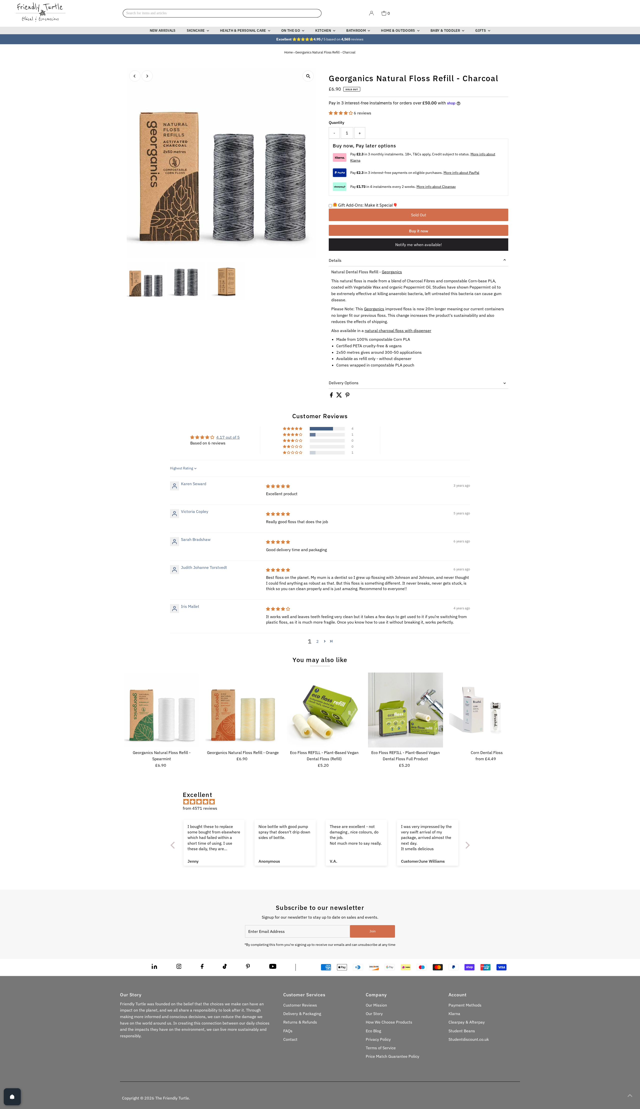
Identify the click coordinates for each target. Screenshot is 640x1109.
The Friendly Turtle (172, 1098)
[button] (341, 112)
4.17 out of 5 (228, 437)
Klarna (454, 1013)
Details (335, 260)
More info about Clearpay (436, 186)
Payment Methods (465, 1005)
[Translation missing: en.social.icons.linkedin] (154, 967)
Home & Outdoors (398, 30)
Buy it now (418, 230)
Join (373, 931)
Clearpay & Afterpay (466, 1022)
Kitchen (323, 30)
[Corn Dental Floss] (486, 710)
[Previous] (134, 76)
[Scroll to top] (630, 1095)
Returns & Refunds (300, 1022)
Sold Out (418, 214)
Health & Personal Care (243, 30)
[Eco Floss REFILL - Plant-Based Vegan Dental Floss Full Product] (405, 710)
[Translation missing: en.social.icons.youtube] (272, 967)
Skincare (196, 30)
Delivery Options (343, 382)
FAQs (287, 1030)
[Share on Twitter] (339, 395)
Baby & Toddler (445, 30)
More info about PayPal (461, 172)
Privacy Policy (378, 1039)
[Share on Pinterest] (348, 395)
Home (288, 52)
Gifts (481, 30)
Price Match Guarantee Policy (392, 1056)
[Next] (147, 76)
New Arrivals (163, 30)
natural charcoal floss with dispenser (398, 330)
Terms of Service (381, 1047)
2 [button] (317, 641)
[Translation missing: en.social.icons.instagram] (179, 967)
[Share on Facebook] (332, 395)
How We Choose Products (389, 1022)
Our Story (374, 1013)
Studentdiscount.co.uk (468, 1039)
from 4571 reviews (200, 808)
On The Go (291, 30)
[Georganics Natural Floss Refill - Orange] (243, 710)
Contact (290, 1039)
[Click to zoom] (308, 76)
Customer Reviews (300, 1005)
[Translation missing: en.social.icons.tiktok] (225, 967)
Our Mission (376, 1005)
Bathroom (356, 30)
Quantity (336, 122)
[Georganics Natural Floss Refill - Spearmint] (161, 710)
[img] (278, 486)
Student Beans (461, 1030)
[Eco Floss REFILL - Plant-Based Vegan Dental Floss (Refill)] (324, 710)
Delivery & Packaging (302, 1013)
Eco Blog (373, 1030)
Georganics (392, 271)
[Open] (12, 1096)
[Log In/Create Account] (371, 13)
